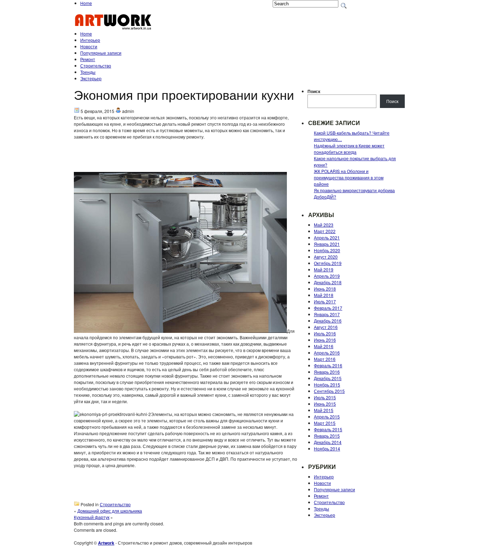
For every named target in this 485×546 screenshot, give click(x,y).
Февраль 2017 (328, 308)
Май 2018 (323, 295)
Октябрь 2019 (328, 263)
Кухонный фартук (91, 517)
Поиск (313, 91)
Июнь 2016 (325, 340)
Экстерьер (91, 78)
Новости (88, 46)
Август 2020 (326, 257)
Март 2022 (325, 231)
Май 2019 (323, 269)
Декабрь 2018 (328, 282)
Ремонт (87, 59)
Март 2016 (325, 359)
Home (86, 3)
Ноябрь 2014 (327, 448)
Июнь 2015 (325, 404)
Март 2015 (325, 423)
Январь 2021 (327, 244)
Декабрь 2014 (328, 442)
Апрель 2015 (327, 416)
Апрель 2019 (327, 276)
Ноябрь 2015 (327, 385)
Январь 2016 (327, 372)
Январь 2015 (327, 436)
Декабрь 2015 (328, 378)
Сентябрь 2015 (329, 391)
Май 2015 (323, 410)
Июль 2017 (325, 301)
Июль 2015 (325, 397)
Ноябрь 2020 (327, 250)
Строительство (95, 66)
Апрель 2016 (327, 353)
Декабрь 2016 (328, 321)
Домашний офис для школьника (109, 511)
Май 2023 (323, 225)
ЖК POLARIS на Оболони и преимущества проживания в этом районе (348, 177)
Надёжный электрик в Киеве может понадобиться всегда (349, 148)
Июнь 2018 (325, 289)
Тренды (88, 72)
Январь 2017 (327, 314)
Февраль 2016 (328, 365)
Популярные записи (100, 53)
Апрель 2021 (327, 237)
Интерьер (90, 40)
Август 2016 (326, 327)
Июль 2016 (325, 333)
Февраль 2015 (328, 429)
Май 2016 (323, 346)
